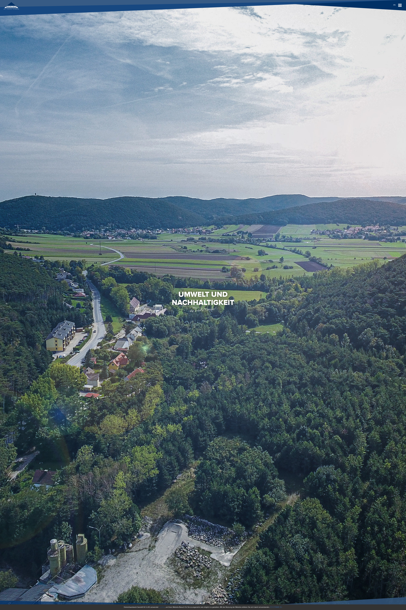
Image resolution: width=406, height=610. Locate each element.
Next (399, 304)
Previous (7, 304)
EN (394, 5)
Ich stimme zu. (276, 607)
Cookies (162, 607)
